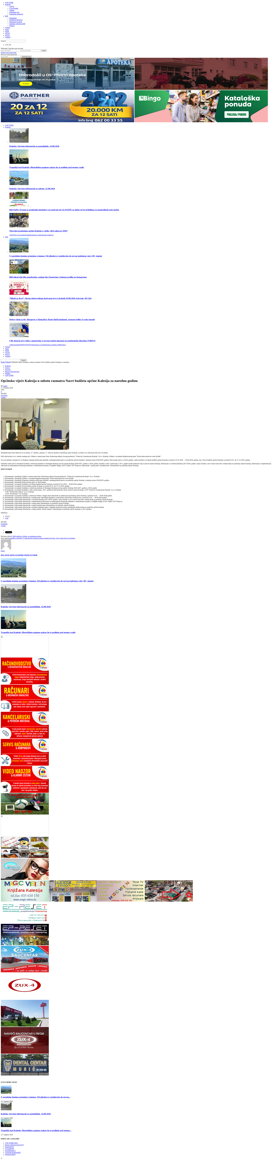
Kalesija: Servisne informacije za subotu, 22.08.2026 (32, 188)
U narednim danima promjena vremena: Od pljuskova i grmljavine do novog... (35, 1097)
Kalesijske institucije (16, 14)
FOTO (7, 35)
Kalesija (8, 4)
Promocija (10, 1154)
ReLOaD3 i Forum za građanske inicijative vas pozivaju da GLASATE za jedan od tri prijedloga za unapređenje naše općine (64, 210)
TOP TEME (9, 3)
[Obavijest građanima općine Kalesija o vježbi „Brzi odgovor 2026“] (19, 227)
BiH (6, 16)
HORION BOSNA (16, 20)
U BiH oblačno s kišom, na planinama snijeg (26, 536)
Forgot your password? (8, 52)
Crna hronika (13, 8)
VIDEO (8, 37)
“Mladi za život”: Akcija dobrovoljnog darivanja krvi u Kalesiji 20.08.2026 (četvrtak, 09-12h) (50, 298)
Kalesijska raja (14, 12)
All (10, 235)
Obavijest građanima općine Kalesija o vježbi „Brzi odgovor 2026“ (38, 231)
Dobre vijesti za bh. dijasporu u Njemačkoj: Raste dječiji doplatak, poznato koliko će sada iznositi (52, 319)
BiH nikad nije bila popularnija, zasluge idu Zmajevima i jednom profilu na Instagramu (48, 277)
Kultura (12, 26)
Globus (7, 28)
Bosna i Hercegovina (12, 372)
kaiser (5, 386)
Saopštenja (10, 1151)
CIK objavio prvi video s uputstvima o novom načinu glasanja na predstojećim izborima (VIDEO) (52, 341)
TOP (6, 518)
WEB (7, 31)
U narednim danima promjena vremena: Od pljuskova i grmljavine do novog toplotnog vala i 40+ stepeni (55, 256)
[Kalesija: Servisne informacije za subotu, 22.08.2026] (19, 184)
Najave (7, 368)
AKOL (11, 6)
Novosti (7, 370)
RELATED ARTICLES (9, 555)
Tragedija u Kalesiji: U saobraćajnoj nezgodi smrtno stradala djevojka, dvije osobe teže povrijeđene (42, 538)
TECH (7, 33)
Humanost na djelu (15, 22)
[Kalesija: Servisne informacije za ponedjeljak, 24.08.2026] (19, 142)
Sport (7, 29)
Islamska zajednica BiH (17, 24)
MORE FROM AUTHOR (27, 555)
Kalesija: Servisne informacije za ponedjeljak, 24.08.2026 (34, 146)
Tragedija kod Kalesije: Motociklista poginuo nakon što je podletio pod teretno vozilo (46, 167)
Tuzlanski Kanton (12, 1152)
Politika (7, 373)
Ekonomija (13, 18)
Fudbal (11, 10)
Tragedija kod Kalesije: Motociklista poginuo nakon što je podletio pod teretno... (36, 1130)
